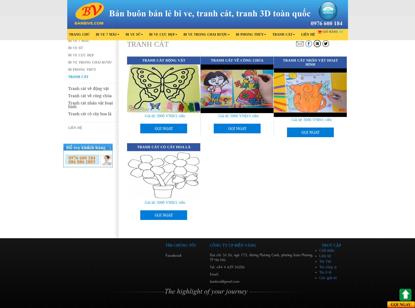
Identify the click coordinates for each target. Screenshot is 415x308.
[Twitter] (325, 43)
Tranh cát (282, 34)
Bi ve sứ (133, 34)
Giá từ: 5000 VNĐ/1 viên (165, 116)
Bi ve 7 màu (106, 34)
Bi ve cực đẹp (162, 34)
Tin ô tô (325, 272)
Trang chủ (79, 34)
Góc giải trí (328, 278)
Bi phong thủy (250, 34)
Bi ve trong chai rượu (205, 34)
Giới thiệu (327, 250)
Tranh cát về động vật (88, 88)
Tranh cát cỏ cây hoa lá (89, 114)
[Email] (300, 43)
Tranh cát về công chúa (90, 96)
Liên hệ (308, 34)
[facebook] (308, 43)
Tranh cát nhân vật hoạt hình (90, 105)
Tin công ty (328, 267)
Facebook (173, 255)
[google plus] (317, 43)
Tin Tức (325, 261)
